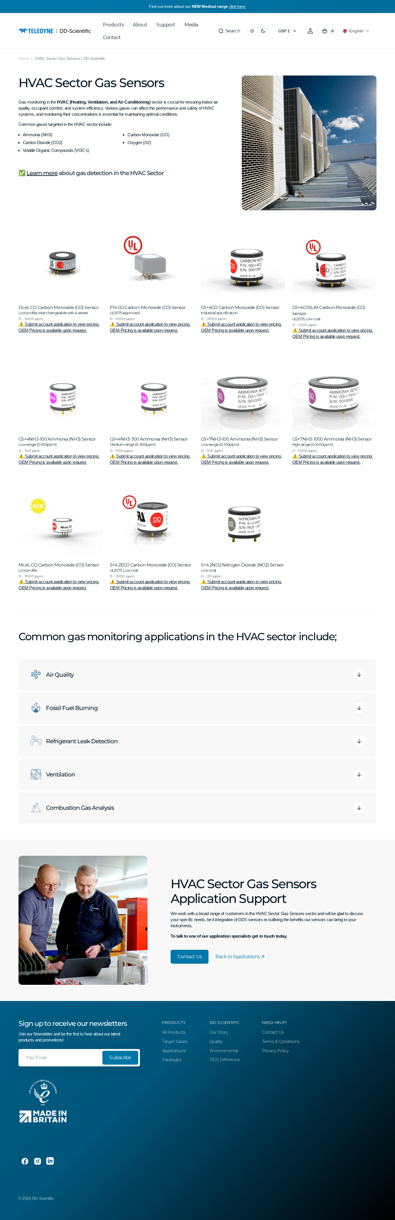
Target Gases (174, 1041)
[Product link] (61, 285)
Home (24, 58)
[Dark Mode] (257, 31)
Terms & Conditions (280, 1041)
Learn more (42, 173)
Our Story (219, 1032)
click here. (237, 6)
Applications (174, 1050)
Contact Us (190, 956)
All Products (173, 1032)
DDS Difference (225, 1059)
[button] (229, 31)
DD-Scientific (43, 1198)
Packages (171, 1059)
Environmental (224, 1050)
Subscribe (120, 1057)
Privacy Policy (275, 1050)
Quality (216, 1041)
